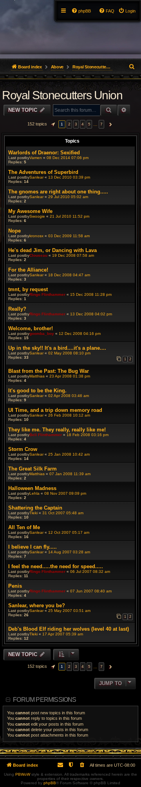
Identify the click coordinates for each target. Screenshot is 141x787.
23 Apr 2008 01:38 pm (69, 376)
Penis (15, 586)
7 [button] (101, 124)
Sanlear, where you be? (36, 605)
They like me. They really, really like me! (57, 430)
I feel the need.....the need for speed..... (55, 566)
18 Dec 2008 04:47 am (69, 275)
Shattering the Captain (35, 508)
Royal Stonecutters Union (62, 95)
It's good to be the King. (37, 391)
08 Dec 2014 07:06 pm (68, 158)
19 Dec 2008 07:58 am (73, 255)
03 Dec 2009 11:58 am (69, 236)
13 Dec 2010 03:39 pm (69, 177)
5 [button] (89, 124)
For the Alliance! (28, 270)
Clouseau (38, 255)
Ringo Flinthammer (47, 294)
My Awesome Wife (30, 211)
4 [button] (82, 124)
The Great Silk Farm (32, 469)
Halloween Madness (32, 488)
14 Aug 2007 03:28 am (69, 552)
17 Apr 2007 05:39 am (62, 634)
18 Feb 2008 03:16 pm (87, 435)
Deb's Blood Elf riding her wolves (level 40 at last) (68, 629)
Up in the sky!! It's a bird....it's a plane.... (57, 348)
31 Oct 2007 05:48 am (62, 513)
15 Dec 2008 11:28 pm (91, 294)
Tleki (33, 513)
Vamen (35, 158)
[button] (52, 124)
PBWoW (22, 774)
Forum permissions (44, 699)
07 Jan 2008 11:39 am (69, 474)
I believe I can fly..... (32, 547)
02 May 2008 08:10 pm (69, 353)
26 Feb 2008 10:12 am (69, 415)
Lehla (34, 493)
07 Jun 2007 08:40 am (91, 591)
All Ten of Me (24, 527)
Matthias (37, 376)
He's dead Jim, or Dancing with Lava (52, 250)
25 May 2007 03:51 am (69, 610)
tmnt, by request (28, 289)
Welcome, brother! (30, 328)
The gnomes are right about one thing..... (58, 192)
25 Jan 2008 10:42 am (69, 454)
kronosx (36, 236)
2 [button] (69, 124)
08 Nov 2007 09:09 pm (65, 493)
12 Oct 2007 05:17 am (68, 532)
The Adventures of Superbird (43, 172)
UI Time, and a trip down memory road (55, 410)
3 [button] (76, 124)
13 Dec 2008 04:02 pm (91, 314)
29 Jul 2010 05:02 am (68, 197)
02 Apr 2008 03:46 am (68, 396)
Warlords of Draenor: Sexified (44, 153)
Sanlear (36, 177)
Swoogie (37, 216)
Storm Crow (22, 449)
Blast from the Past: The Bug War (48, 371)
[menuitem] (127, 11)
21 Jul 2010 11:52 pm (69, 216)
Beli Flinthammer (45, 435)
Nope (14, 231)
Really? (17, 309)
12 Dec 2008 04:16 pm (80, 333)
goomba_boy (41, 333)
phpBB (49, 783)
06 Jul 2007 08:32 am (90, 571)
